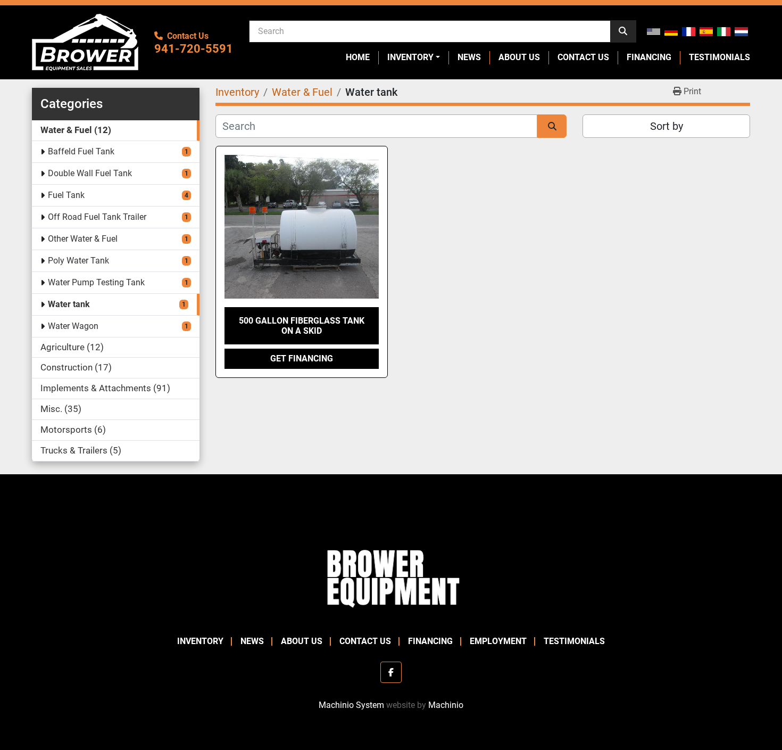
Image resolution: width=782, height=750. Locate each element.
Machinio (445, 705)
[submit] (623, 31)
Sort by (666, 126)
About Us (519, 57)
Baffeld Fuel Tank (81, 151)
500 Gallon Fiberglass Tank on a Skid (301, 326)
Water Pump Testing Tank (96, 282)
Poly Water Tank (78, 261)
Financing (649, 57)
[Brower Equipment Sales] (391, 576)
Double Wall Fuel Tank (90, 173)
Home (358, 57)
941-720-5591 (193, 49)
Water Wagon (73, 326)
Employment (498, 641)
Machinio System (351, 705)
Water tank (69, 304)
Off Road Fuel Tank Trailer (97, 217)
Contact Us (583, 57)
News (469, 57)
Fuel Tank (66, 195)
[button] (413, 57)
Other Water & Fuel (83, 239)
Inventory (410, 57)
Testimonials (719, 57)
